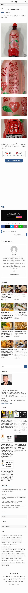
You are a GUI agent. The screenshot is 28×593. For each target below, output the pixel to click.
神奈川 (11, 558)
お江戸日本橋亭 (13, 544)
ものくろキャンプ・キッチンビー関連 (9, 549)
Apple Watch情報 (5, 535)
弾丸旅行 (10, 556)
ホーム (4, 576)
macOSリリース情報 (6, 540)
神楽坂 (16, 558)
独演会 (3, 558)
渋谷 (25, 556)
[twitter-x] (12, 573)
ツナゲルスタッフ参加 (19, 551)
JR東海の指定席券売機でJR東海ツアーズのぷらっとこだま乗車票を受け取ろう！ (14, 490)
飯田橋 (3, 565)
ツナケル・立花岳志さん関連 (7, 551)
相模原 (7, 558)
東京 (18, 556)
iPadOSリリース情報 (6, 537)
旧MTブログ (16, 576)
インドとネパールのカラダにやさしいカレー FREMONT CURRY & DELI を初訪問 (12, 502)
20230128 (4, 494)
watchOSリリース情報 (6, 542)
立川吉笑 (16, 560)
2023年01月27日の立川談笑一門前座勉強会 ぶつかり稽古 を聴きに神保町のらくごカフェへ (14, 506)
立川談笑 (9, 562)
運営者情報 (23, 576)
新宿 (15, 556)
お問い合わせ (17, 578)
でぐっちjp (14, 1)
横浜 (21, 556)
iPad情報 (13, 537)
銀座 (14, 562)
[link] (14, 271)
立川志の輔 (4, 562)
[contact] (17, 573)
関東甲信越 (18, 562)
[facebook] (10, 573)
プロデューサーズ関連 (6, 553)
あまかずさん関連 (5, 544)
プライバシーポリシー (14, 579)
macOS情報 (13, 540)
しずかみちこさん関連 (6, 546)
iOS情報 (20, 535)
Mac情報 (19, 540)
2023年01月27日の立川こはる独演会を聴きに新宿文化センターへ (14, 497)
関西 (23, 562)
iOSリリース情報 (13, 535)
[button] (3, 226)
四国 (6, 556)
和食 (2, 556)
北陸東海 (22, 553)
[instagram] (14, 573)
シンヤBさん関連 (21, 549)
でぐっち (14, 254)
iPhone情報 (19, 537)
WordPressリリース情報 (17, 542)
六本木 (17, 553)
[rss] (15, 573)
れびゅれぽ (5, 578)
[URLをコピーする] (25, 226)
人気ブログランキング (19, 155)
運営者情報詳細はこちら (6, 403)
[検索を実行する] (25, 366)
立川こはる (11, 560)
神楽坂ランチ (4, 560)
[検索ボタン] (26, 1)
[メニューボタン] (1, 1)
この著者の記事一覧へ (14, 274)
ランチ (13, 553)
